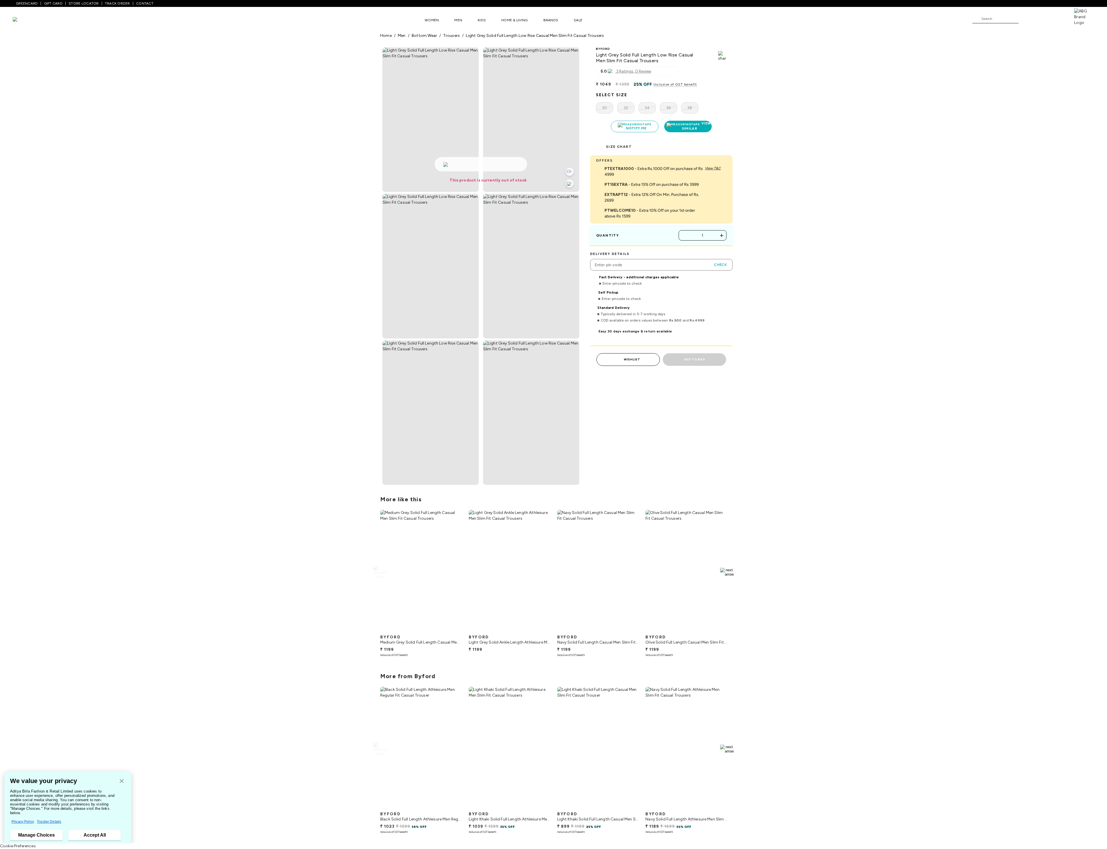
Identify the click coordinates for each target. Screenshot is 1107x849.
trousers (451, 35)
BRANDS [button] (550, 20)
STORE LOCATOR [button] (84, 3)
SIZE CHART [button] (619, 147)
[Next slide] (727, 572)
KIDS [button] (482, 20)
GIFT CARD (53, 3)
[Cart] (1058, 18)
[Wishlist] (1026, 19)
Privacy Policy (23, 822)
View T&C (713, 168)
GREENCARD (27, 3)
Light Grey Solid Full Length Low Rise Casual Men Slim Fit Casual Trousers (535, 35)
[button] (121, 781)
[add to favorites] (452, 629)
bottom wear (424, 35)
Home (386, 35)
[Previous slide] (380, 572)
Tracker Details (49, 822)
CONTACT (144, 3)
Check (720, 265)
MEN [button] (458, 20)
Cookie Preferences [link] (18, 846)
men (402, 35)
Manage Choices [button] (36, 835)
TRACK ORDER (117, 3)
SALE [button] (578, 20)
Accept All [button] (95, 835)
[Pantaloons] (24, 20)
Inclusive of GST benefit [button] (675, 84)
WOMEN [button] (432, 20)
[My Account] (1041, 18)
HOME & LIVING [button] (514, 20)
